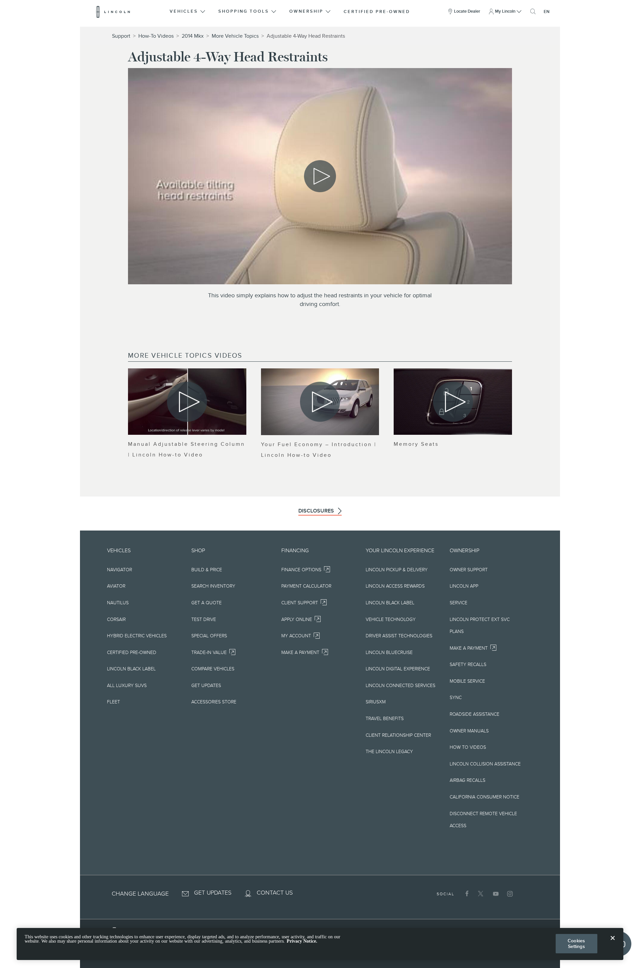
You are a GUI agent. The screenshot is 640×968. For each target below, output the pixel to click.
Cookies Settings (576, 943)
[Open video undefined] (187, 401)
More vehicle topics (235, 36)
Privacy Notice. (302, 941)
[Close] (612, 943)
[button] (188, 11)
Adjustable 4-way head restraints (306, 36)
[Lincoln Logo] (113, 11)
